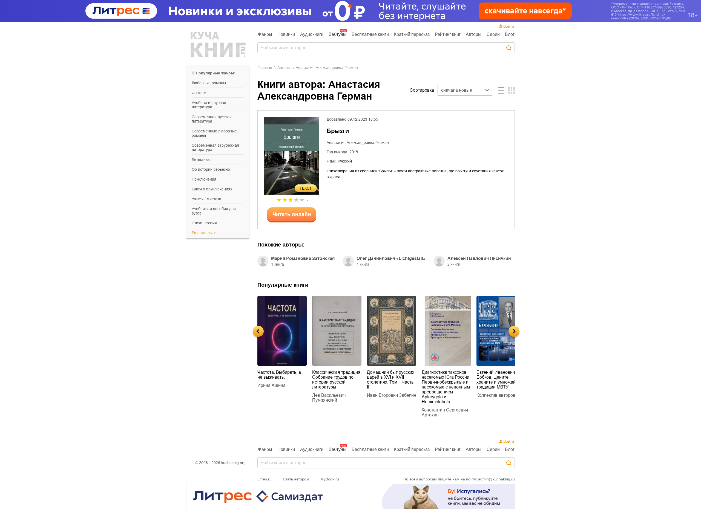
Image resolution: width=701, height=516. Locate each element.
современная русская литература (212, 119)
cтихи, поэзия (204, 223)
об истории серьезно (211, 169)
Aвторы (284, 67)
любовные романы (209, 83)
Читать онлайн (291, 214)
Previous (258, 331)
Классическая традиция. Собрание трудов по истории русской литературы (336, 379)
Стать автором (296, 479)
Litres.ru (264, 479)
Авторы (473, 34)
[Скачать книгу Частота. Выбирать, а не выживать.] (282, 331)
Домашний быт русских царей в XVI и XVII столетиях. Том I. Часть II (390, 379)
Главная (264, 67)
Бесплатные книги (370, 34)
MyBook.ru (329, 479)
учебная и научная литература (209, 104)
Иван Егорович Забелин (391, 395)
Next (513, 331)
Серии (493, 34)
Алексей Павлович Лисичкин (479, 258)
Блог (510, 34)
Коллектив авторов (495, 395)
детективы (201, 159)
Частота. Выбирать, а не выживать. (279, 374)
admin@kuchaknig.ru (496, 479)
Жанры (264, 34)
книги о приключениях (212, 189)
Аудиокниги (311, 34)
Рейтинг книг (448, 34)
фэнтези (199, 93)
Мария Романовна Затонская (303, 258)
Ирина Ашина (271, 385)
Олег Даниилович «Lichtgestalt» (391, 258)
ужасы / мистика (206, 199)
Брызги (338, 130)
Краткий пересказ (412, 34)
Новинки (286, 34)
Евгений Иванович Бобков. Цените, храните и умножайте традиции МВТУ (498, 379)
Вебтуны (337, 34)
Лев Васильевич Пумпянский (329, 397)
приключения (204, 179)
